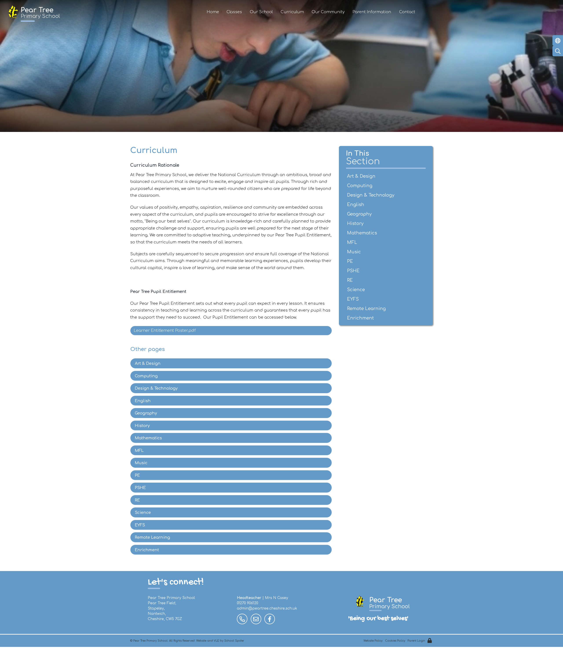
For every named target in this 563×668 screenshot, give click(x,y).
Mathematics (148, 438)
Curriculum (292, 12)
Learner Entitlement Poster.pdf (165, 330)
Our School (261, 12)
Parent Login (416, 640)
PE (137, 475)
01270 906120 (247, 603)
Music (141, 463)
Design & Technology (156, 388)
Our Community (328, 12)
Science (143, 512)
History (142, 425)
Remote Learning (152, 537)
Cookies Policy (395, 640)
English (143, 401)
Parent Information (372, 12)
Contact (407, 12)
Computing (146, 376)
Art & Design (148, 363)
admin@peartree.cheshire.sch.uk (267, 608)
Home (213, 12)
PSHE (140, 487)
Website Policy (373, 640)
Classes (234, 12)
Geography (146, 413)
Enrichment (147, 550)
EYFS (140, 525)
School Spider (234, 640)
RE (137, 500)
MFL (139, 450)
